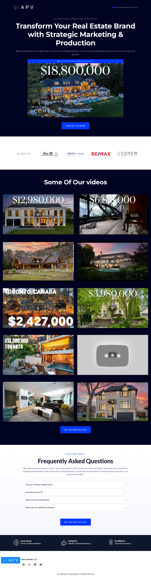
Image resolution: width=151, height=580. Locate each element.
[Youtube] (41, 564)
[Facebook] (23, 564)
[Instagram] (29, 564)
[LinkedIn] (35, 564)
